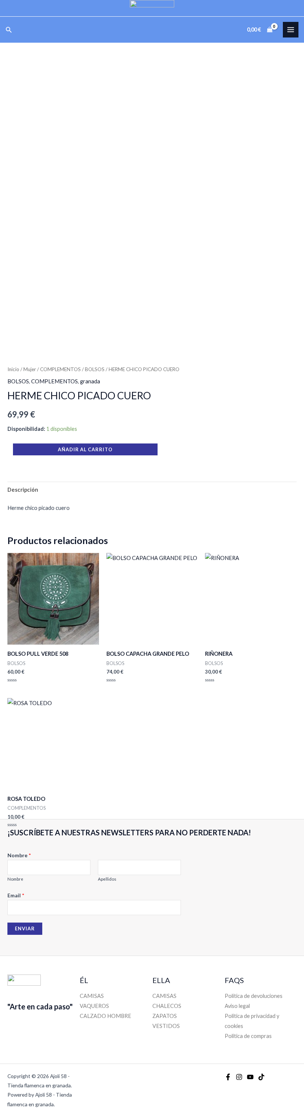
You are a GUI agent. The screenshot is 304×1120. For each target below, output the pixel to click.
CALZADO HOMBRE (105, 1016)
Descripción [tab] (22, 490)
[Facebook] (228, 1077)
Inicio (13, 369)
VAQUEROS (94, 1006)
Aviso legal (237, 1006)
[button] (9, 30)
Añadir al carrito (85, 449)
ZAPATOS (164, 1016)
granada (90, 381)
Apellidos (107, 879)
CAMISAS (92, 996)
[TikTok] (261, 1077)
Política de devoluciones (253, 996)
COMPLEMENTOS (60, 369)
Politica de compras (248, 1036)
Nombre (19, 855)
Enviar (25, 928)
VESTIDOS (166, 1026)
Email (15, 895)
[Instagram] (239, 1077)
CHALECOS (166, 1006)
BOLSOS (95, 369)
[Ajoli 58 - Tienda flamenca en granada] (152, 8)
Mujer (29, 369)
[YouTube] (250, 1077)
